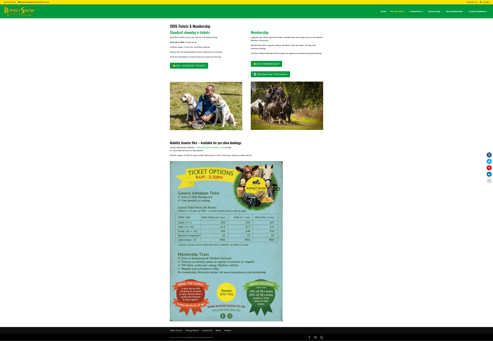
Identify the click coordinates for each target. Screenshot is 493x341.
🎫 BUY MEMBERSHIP (266, 64)
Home (383, 11)
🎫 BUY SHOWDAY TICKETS (189, 65)
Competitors (416, 11)
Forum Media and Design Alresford (197, 337)
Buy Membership (454, 11)
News (218, 330)
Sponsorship (434, 11)
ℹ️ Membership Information (270, 74)
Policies (227, 330)
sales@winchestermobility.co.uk (210, 147)
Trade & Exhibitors (477, 11)
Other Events (176, 330)
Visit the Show (397, 11)
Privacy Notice (192, 330)
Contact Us (472, 2)
